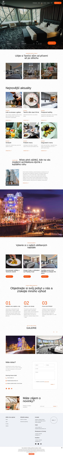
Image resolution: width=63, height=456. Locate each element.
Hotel (39, 2)
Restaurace (35, 2)
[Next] (59, 71)
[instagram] (9, 388)
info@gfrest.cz (37, 435)
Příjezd (8, 41)
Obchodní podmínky (24, 421)
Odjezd (23, 41)
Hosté (37, 41)
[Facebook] (35, 444)
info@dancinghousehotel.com (12, 380)
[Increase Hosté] (41, 43)
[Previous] (4, 71)
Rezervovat (9, 276)
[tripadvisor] (11, 388)
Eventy (44, 2)
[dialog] (31, 451)
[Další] (56, 332)
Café (42, 2)
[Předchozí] (54, 332)
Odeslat (52, 384)
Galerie (7, 425)
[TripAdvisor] (41, 444)
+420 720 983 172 (10, 377)
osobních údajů (46, 381)
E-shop (48, 2)
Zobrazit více (8, 120)
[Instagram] (38, 444)
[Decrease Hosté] (39, 43)
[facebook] (6, 388)
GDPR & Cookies (23, 419)
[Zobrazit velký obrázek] (20, 345)
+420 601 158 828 (38, 433)
